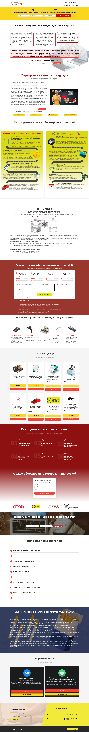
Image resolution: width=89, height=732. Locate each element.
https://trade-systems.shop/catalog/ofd (28, 646)
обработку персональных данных (52, 17)
